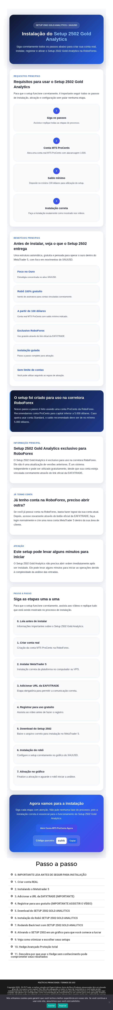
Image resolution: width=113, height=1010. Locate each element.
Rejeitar (62, 1005)
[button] (56, 874)
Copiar (73, 841)
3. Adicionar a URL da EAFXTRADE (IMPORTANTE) (44, 896)
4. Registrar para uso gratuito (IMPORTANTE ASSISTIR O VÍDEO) (53, 903)
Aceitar (51, 1005)
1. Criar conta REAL (26, 881)
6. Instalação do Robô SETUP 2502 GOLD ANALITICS (46, 918)
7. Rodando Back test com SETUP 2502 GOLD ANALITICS (49, 925)
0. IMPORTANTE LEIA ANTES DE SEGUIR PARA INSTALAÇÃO (51, 874)
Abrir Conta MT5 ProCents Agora (56, 828)
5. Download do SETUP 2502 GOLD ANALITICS (42, 910)
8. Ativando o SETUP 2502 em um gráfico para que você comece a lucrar (58, 932)
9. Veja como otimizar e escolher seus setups (42, 939)
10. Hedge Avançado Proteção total (36, 946)
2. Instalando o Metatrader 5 (32, 889)
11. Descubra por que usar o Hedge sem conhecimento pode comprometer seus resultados (49, 955)
